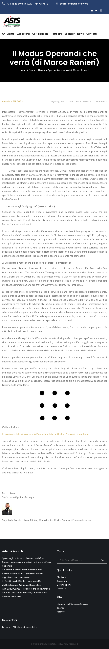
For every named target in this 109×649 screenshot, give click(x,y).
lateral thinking (30, 520)
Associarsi (23, 34)
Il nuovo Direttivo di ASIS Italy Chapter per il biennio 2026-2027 (24, 594)
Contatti (91, 34)
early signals (14, 520)
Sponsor (69, 34)
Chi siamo (8, 34)
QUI (14, 627)
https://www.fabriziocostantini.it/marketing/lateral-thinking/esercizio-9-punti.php (45, 434)
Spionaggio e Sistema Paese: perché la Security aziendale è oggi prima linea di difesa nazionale (26, 562)
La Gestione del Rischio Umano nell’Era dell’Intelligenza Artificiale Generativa (22, 583)
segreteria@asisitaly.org (74, 3)
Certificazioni (40, 34)
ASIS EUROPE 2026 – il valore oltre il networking (26, 588)
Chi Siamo (62, 577)
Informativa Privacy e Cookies (72, 604)
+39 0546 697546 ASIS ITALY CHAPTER (27, 3)
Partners (61, 611)
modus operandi (63, 520)
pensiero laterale (82, 520)
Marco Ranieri (46, 520)
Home (23, 70)
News (80, 34)
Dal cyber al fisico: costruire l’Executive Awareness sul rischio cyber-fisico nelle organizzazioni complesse (22, 573)
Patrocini (56, 34)
